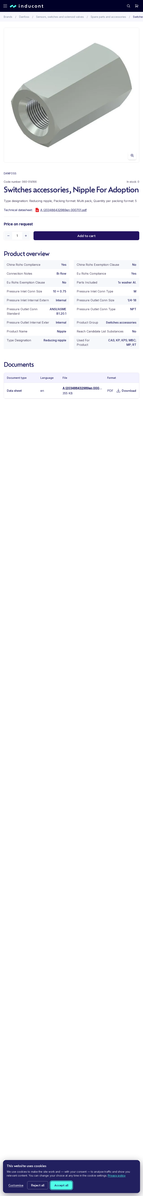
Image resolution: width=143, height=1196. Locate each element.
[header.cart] (136, 6)
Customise (15, 1185)
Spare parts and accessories (108, 16)
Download (129, 390)
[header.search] (128, 6)
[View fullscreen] (132, 155)
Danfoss (24, 16)
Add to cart (86, 235)
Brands (8, 16)
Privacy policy (116, 1175)
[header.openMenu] (5, 6)
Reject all (37, 1185)
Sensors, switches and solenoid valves (60, 16)
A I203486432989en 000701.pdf (63, 210)
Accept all (61, 1185)
